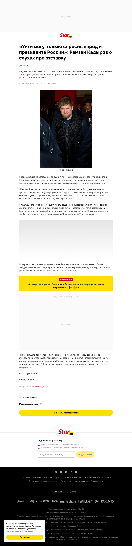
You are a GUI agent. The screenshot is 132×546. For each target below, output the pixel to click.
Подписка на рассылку (50, 440)
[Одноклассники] (71, 472)
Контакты (37, 477)
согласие (48, 444)
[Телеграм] (61, 472)
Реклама (48, 477)
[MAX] (56, 472)
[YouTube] (76, 472)
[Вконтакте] (66, 472)
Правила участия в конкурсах (68, 477)
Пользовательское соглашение (97, 477)
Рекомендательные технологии (74, 481)
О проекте (25, 477)
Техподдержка (97, 481)
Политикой (47, 447)
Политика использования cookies (43, 481)
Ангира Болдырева (40, 387)
